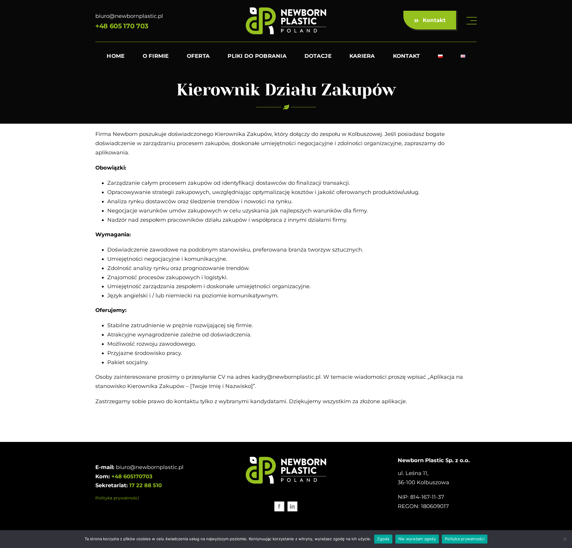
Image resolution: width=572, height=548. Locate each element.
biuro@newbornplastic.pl (129, 16)
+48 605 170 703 (121, 26)
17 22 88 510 (145, 485)
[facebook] (279, 507)
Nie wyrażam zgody (417, 538)
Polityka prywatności (117, 498)
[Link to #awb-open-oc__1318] (472, 20)
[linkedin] (292, 507)
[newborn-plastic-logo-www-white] (286, 10)
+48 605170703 (132, 476)
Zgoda (383, 538)
